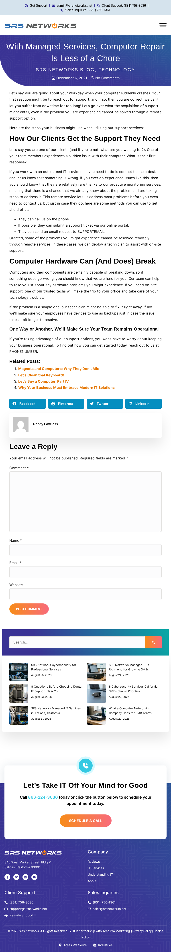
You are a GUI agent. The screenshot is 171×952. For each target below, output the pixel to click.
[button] (27, 404)
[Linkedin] (25, 877)
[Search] (153, 642)
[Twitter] (16, 877)
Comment (19, 468)
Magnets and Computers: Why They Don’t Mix (58, 368)
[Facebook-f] (7, 877)
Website (16, 585)
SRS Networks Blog (65, 69)
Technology (117, 69)
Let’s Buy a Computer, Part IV (43, 381)
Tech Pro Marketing (116, 931)
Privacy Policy (142, 931)
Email (15, 562)
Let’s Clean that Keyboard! (41, 375)
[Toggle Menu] (163, 25)
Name (15, 540)
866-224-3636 (43, 797)
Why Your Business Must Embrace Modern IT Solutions (66, 387)
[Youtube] (34, 877)
